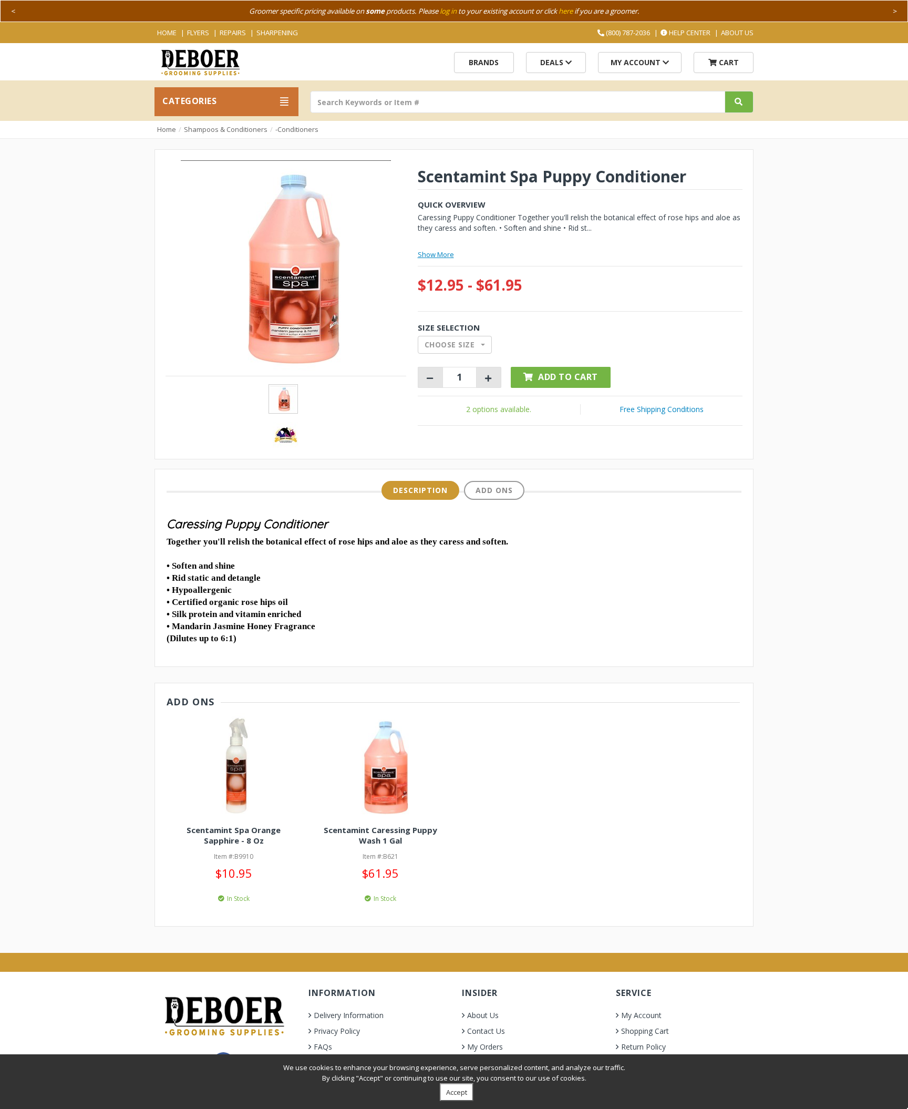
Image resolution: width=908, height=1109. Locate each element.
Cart (728, 62)
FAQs (323, 1047)
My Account (637, 62)
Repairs (233, 32)
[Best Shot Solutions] (286, 434)
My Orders (485, 1047)
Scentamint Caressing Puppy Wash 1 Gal (380, 835)
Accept (456, 1092)
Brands (484, 62)
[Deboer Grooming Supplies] (199, 61)
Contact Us (486, 1031)
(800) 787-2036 (627, 32)
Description (420, 490)
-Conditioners (296, 129)
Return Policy (643, 1047)
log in (448, 11)
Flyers (198, 32)
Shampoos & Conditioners (225, 129)
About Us (737, 32)
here (566, 11)
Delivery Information (349, 1015)
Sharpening (277, 32)
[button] (455, 345)
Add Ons (494, 490)
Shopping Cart (645, 1031)
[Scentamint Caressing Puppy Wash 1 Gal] (380, 765)
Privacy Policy (337, 1031)
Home (167, 32)
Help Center (688, 32)
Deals (552, 62)
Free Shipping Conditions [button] (662, 409)
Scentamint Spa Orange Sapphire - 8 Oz (234, 835)
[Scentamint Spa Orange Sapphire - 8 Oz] (234, 765)
